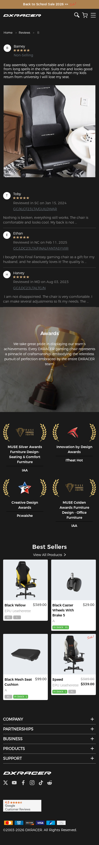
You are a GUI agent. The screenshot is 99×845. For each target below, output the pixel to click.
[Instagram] (34, 783)
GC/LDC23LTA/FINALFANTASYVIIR (34, 248)
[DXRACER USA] (38, 15)
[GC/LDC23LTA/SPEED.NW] (73, 654)
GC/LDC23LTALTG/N (29, 288)
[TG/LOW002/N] (73, 580)
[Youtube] (16, 783)
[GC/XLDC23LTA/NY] (25, 580)
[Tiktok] (42, 783)
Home (8, 32)
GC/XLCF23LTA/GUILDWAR (34, 209)
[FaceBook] (25, 783)
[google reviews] (22, 805)
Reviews (24, 32)
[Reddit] (51, 783)
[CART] (85, 15)
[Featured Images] (49, 131)
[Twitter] (7, 783)
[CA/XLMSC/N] (25, 654)
